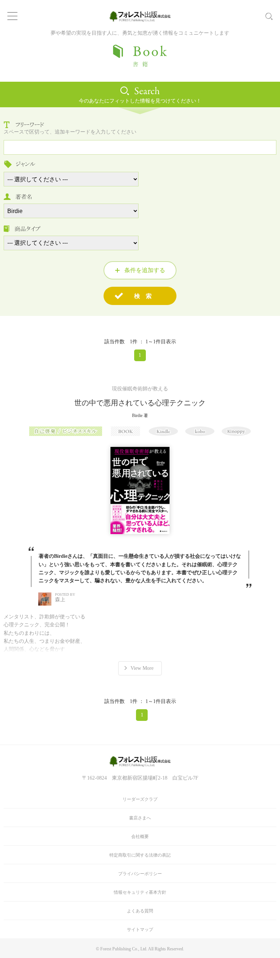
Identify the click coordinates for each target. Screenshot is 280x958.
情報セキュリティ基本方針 (140, 892)
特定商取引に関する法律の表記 (140, 855)
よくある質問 (140, 910)
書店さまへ (140, 817)
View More (142, 668)
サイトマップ (140, 929)
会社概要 (140, 836)
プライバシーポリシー (140, 873)
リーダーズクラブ (140, 799)
